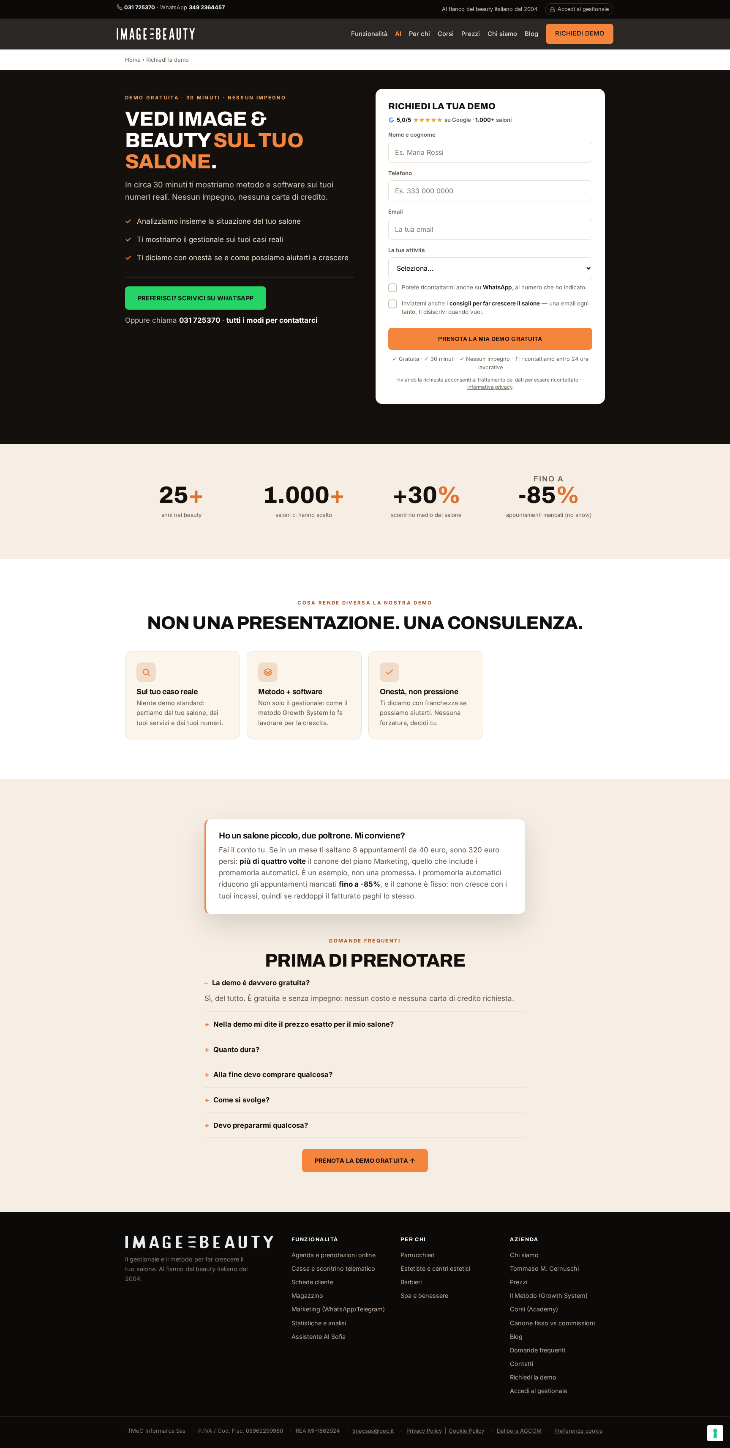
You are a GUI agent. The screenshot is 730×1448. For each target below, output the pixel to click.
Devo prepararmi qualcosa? (260, 1125)
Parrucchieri (417, 1254)
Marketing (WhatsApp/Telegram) (338, 1309)
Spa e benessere (424, 1295)
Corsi (446, 34)
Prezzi (470, 34)
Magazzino (307, 1295)
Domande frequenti (537, 1350)
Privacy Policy (424, 1430)
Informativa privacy (489, 387)
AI (398, 34)
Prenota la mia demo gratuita (490, 338)
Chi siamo (502, 34)
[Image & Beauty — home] (156, 34)
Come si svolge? (241, 1100)
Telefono (400, 173)
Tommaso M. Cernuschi (544, 1268)
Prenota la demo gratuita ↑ (365, 1160)
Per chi (419, 34)
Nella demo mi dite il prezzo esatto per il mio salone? (303, 1024)
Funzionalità (369, 34)
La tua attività (406, 250)
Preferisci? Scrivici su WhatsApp (195, 298)
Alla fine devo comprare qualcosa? (272, 1074)
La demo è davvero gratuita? (261, 982)
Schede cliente (312, 1282)
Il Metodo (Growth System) (549, 1295)
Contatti (521, 1363)
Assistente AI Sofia (318, 1336)
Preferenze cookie (578, 1430)
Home (133, 59)
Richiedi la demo (533, 1377)
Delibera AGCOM (519, 1430)
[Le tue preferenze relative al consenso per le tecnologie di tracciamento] (715, 1433)
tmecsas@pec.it (373, 1430)
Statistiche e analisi (318, 1323)
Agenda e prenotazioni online (333, 1254)
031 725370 (199, 320)
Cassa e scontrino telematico (333, 1268)
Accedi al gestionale (583, 9)
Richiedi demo (579, 33)
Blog (531, 34)
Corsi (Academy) (534, 1309)
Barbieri (411, 1282)
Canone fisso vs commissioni (552, 1323)
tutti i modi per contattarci (272, 320)
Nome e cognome (412, 134)
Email (395, 211)
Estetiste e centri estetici (435, 1268)
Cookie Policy (466, 1430)
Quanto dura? (236, 1049)
